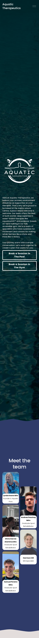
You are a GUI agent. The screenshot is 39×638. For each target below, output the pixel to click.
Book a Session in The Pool (19, 255)
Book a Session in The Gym (19, 266)
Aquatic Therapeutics (11, 6)
